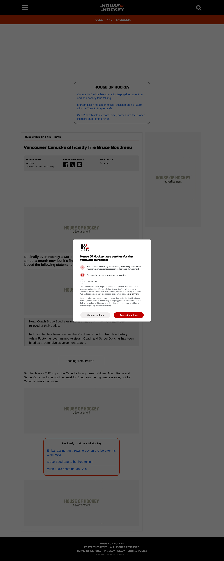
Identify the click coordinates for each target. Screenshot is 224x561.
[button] (112, 281)
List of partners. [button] (132, 294)
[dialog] (112, 280)
